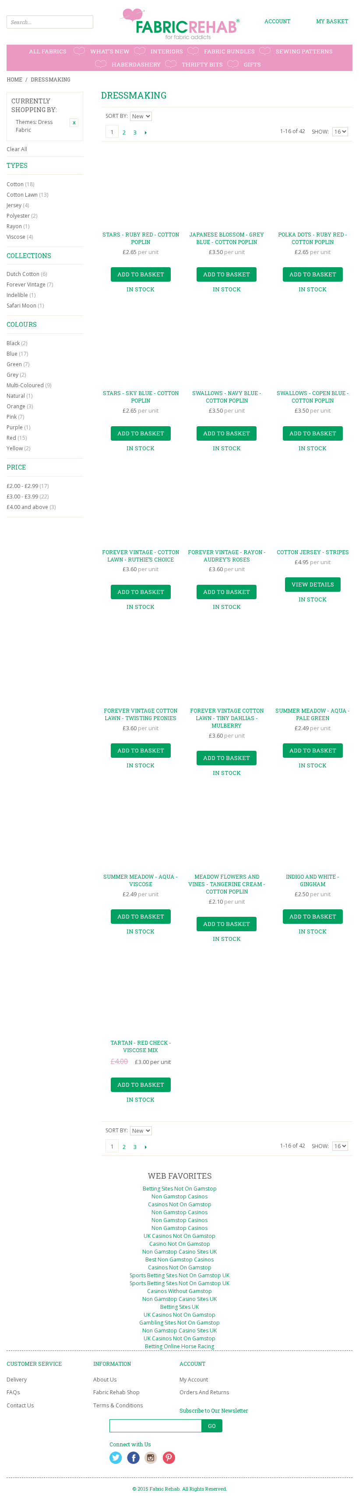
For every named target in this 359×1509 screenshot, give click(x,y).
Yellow (18, 448)
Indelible (21, 295)
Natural (19, 395)
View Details (313, 584)
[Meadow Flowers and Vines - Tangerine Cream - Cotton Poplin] (226, 829)
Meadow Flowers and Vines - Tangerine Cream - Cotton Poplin (226, 884)
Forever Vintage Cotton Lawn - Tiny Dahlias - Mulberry (227, 718)
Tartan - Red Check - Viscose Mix (140, 1046)
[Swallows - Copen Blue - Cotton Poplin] (312, 346)
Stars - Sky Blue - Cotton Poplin (141, 396)
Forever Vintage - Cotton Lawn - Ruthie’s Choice (140, 555)
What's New (110, 51)
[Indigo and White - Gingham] (312, 829)
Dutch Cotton (27, 274)
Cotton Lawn (27, 194)
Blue (17, 353)
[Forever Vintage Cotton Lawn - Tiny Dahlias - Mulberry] (226, 663)
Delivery (17, 1379)
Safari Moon (25, 305)
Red (17, 438)
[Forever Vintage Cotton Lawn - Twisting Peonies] (140, 663)
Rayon (18, 226)
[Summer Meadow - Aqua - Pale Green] (312, 663)
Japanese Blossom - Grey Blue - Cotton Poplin (226, 238)
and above (31, 507)
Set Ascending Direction (159, 116)
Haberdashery (136, 64)
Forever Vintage (30, 284)
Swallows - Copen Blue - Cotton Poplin (313, 396)
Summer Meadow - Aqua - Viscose (140, 880)
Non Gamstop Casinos (179, 1196)
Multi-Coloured (29, 385)
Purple (18, 427)
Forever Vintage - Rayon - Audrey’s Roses (227, 555)
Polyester (22, 215)
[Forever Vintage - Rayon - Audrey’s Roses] (226, 505)
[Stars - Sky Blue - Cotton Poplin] (140, 346)
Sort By (116, 116)
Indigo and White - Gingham (312, 880)
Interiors (167, 51)
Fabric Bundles (229, 51)
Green (18, 364)
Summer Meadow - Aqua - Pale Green (312, 714)
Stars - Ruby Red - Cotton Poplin (140, 238)
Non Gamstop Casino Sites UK (179, 1251)
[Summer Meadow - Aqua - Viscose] (140, 829)
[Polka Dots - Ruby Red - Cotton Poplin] (312, 187)
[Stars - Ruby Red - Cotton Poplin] (140, 187)
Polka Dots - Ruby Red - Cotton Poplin (312, 238)
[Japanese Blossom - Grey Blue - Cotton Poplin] (226, 187)
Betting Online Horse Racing (179, 1346)
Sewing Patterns (304, 51)
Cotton (20, 184)
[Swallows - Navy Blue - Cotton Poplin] (226, 346)
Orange (20, 406)
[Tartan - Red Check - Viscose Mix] (140, 995)
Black (17, 343)
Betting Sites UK (179, 1307)
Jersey (18, 205)
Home (14, 79)
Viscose (20, 236)
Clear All (17, 149)
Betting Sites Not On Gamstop (180, 1188)
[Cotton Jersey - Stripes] (312, 505)
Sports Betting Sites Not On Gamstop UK (179, 1275)
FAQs (13, 1392)
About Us (104, 1379)
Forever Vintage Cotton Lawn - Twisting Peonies (140, 714)
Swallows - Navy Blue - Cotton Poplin (226, 396)
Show (319, 131)
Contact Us (20, 1405)
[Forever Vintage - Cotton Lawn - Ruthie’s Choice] (140, 505)
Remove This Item (74, 122)
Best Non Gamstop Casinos (179, 1259)
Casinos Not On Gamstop (179, 1204)
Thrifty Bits (202, 64)
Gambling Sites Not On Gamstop (179, 1322)
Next (146, 132)
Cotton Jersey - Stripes (313, 551)
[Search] (86, 21)
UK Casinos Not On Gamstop (179, 1236)
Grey (16, 374)
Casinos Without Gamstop (179, 1291)
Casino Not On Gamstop (179, 1243)
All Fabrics (48, 51)
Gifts (252, 64)
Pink (15, 417)
